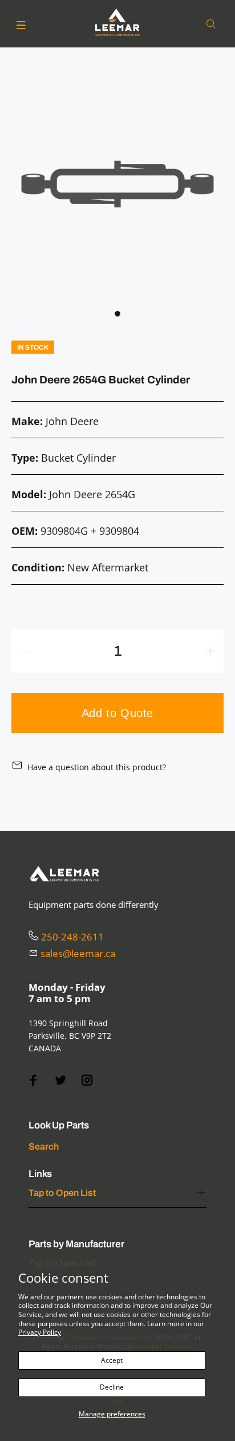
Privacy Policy (39, 1332)
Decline (112, 1387)
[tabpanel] (117, 184)
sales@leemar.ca (77, 953)
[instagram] (87, 1080)
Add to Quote (117, 713)
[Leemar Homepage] (117, 22)
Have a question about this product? (96, 767)
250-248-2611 (72, 936)
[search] (213, 24)
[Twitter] (60, 1080)
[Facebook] (34, 1080)
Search (44, 1146)
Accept (112, 1360)
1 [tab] (117, 314)
